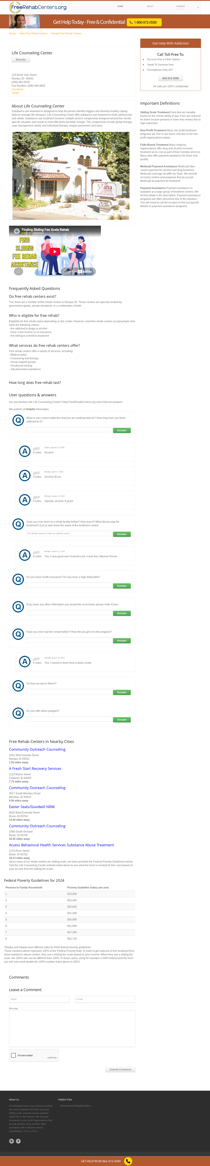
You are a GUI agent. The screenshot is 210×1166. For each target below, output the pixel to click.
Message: (13, 1008)
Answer (122, 430)
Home (12, 33)
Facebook (17, 89)
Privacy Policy (31, 1131)
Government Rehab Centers (75, 1105)
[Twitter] (11, 1141)
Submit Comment (120, 1069)
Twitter (15, 93)
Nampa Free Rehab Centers (66, 33)
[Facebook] (18, 1141)
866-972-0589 (170, 78)
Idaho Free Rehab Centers (33, 33)
